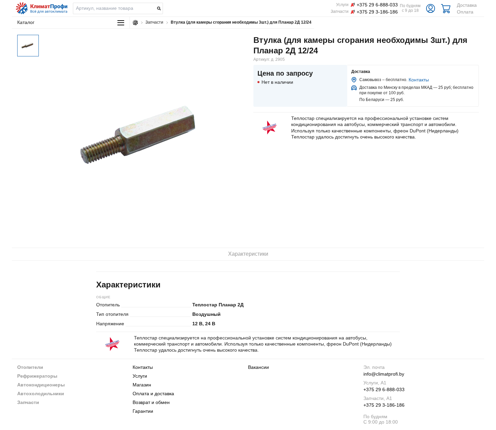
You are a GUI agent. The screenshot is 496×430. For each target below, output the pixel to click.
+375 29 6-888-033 (384, 389)
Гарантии (143, 411)
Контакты (419, 79)
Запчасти (28, 402)
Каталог (25, 22)
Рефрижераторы (37, 376)
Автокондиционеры (41, 384)
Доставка (467, 5)
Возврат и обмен (151, 402)
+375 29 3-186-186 (384, 405)
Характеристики (248, 254)
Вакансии (258, 367)
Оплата (465, 11)
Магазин (142, 384)
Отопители (30, 367)
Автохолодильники (40, 393)
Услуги (140, 376)
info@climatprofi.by (383, 374)
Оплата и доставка (153, 393)
